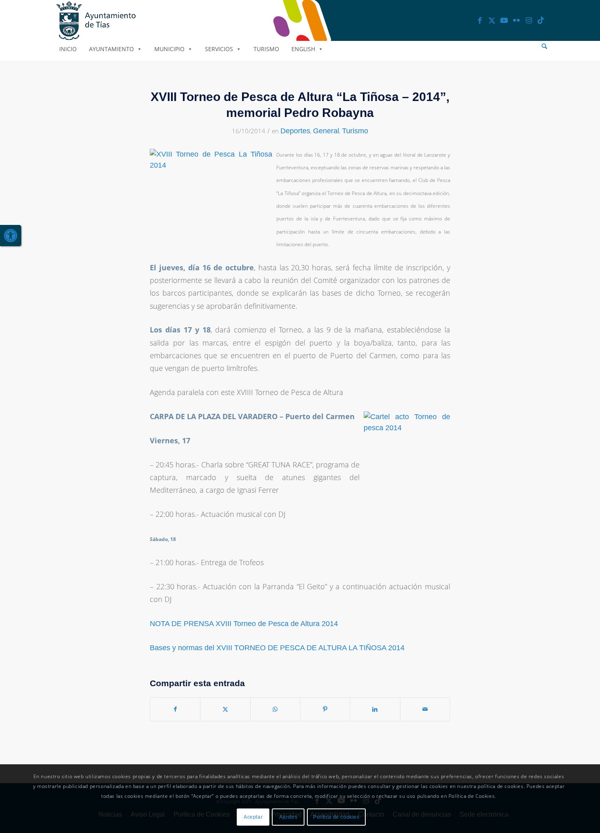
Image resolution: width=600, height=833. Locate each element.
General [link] (326, 131)
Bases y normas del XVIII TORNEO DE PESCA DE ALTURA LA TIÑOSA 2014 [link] (277, 648)
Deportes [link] (295, 131)
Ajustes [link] (288, 817)
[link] (10, 235)
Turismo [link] (266, 49)
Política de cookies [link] (336, 817)
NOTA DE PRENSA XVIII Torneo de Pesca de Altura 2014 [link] (244, 624)
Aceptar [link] (253, 817)
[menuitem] (544, 46)
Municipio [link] (169, 49)
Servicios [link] (219, 49)
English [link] (303, 49)
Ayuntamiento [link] (111, 49)
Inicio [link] (68, 49)
